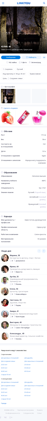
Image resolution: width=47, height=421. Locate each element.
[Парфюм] (39, 117)
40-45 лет (4, 371)
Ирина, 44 (14, 266)
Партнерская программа (25, 410)
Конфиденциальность (13, 413)
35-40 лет (27, 368)
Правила (40, 410)
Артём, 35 (14, 276)
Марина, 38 (15, 255)
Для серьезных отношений (33, 361)
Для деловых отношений (9, 358)
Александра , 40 (17, 333)
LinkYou (11, 410)
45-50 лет (27, 371)
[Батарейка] (23, 117)
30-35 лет (4, 368)
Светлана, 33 (15, 300)
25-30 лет (27, 365)
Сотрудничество (28, 413)
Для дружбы (28, 358)
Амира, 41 (14, 311)
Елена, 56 (14, 289)
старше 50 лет (6, 374)
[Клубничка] (8, 117)
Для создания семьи (8, 361)
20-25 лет (4, 365)
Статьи (39, 413)
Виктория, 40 (16, 322)
